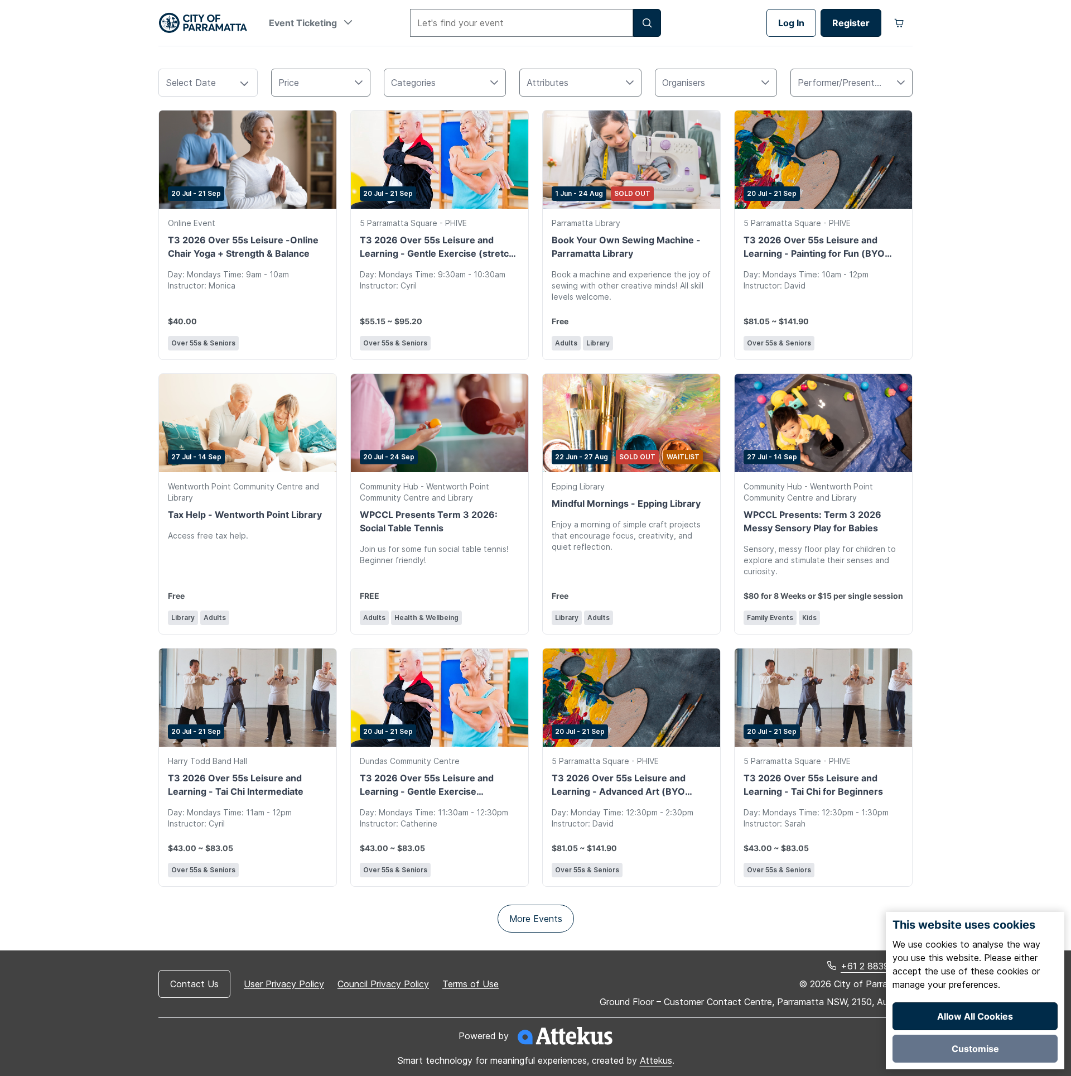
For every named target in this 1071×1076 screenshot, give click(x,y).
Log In (791, 22)
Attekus (656, 1060)
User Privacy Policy (284, 983)
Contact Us (194, 983)
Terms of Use (470, 983)
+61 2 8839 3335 (877, 966)
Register (851, 22)
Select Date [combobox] (191, 82)
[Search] (647, 23)
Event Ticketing (304, 22)
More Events (535, 918)
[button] (244, 84)
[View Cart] (899, 23)
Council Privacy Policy (383, 983)
